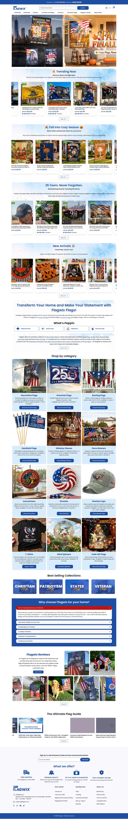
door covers (66, 342)
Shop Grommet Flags (64, 407)
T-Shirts (29, 554)
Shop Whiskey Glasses (64, 460)
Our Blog (78, 794)
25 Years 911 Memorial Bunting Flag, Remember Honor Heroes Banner (76, 227)
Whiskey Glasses (64, 448)
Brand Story (100, 791)
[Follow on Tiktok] (24, 806)
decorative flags (52, 337)
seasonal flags (43, 317)
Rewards (78, 804)
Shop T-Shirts (29, 566)
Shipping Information (61, 801)
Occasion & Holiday (48, 12)
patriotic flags (66, 317)
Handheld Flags (29, 448)
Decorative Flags (29, 395)
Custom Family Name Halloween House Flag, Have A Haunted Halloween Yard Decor (51, 285)
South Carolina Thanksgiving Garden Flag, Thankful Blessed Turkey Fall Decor (103, 167)
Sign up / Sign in (80, 801)
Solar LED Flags (99, 554)
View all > (64, 704)
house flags (86, 337)
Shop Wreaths (64, 513)
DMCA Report (101, 804)
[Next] (112, 725)
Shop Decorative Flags (29, 407)
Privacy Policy (101, 794)
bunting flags (104, 337)
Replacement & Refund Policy (64, 798)
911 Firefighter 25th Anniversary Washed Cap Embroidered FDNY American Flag (24, 227)
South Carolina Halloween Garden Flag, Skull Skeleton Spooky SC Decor (49, 167)
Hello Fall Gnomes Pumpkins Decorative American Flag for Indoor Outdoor (23, 167)
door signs (47, 342)
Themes (35, 12)
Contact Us (58, 791)
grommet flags (23, 339)
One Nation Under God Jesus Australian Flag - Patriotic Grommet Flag (57, 109)
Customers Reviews (82, 798)
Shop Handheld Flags (29, 460)
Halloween (27, 12)
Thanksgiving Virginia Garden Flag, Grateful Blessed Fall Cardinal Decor (76, 167)
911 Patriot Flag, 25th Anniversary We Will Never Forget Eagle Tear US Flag (51, 227)
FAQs (77, 791)
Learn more (38, 672)
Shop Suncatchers (29, 513)
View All (63, 119)
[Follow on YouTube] (20, 806)
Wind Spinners (64, 554)
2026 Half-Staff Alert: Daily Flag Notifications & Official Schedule (110, 736)
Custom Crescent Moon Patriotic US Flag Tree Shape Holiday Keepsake (77, 285)
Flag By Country (86, 12)
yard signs (87, 342)
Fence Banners (99, 448)
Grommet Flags (64, 395)
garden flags (95, 337)
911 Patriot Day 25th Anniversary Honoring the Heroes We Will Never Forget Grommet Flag (103, 227)
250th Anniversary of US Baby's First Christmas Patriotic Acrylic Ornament (24, 285)
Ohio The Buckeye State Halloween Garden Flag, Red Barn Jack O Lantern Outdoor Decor (102, 286)
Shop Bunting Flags (99, 407)
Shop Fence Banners (98, 460)
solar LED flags (40, 339)
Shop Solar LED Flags (98, 566)
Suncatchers (29, 501)
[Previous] (16, 725)
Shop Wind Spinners (64, 566)
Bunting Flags (98, 395)
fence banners (57, 342)
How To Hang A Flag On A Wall (83, 735)
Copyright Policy (101, 801)
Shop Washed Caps (99, 513)
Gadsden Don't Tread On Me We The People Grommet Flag (32, 108)
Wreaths (64, 501)
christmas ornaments (36, 342)
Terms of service (102, 798)
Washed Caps (99, 501)
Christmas (17, 12)
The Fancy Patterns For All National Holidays (33, 736)
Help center (98, 12)
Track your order (60, 794)
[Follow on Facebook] (14, 806)
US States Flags (72, 12)
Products (60, 12)
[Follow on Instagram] (17, 806)
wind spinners (76, 342)
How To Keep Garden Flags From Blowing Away (58, 736)
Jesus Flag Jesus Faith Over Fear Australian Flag (85, 108)
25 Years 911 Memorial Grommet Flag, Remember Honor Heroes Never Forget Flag (111, 109)
